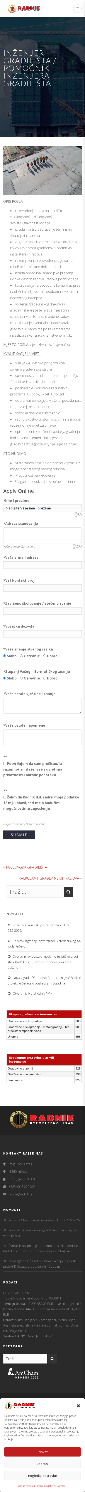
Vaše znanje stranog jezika (28, 649)
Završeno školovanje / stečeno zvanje (37, 603)
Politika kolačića (26, 1486)
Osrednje (33, 656)
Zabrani (43, 1463)
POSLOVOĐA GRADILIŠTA (26, 867)
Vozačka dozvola (18, 626)
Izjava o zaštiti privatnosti (51, 1486)
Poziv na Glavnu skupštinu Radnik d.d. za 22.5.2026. (44, 1220)
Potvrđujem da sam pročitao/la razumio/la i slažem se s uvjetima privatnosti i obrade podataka (32, 769)
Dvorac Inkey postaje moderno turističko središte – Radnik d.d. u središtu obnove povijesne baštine (43, 961)
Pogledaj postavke (42, 1475)
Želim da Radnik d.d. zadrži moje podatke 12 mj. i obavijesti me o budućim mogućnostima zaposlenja (41, 803)
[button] (78, 1405)
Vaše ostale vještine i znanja (29, 693)
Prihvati (43, 1452)
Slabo (13, 656)
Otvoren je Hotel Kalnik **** (32, 993)
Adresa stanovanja (20, 523)
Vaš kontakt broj (19, 580)
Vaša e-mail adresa (21, 557)
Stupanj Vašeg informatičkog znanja (36, 671)
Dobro (53, 656)
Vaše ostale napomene (24, 725)
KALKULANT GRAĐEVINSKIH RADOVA (49, 878)
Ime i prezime (16, 500)
